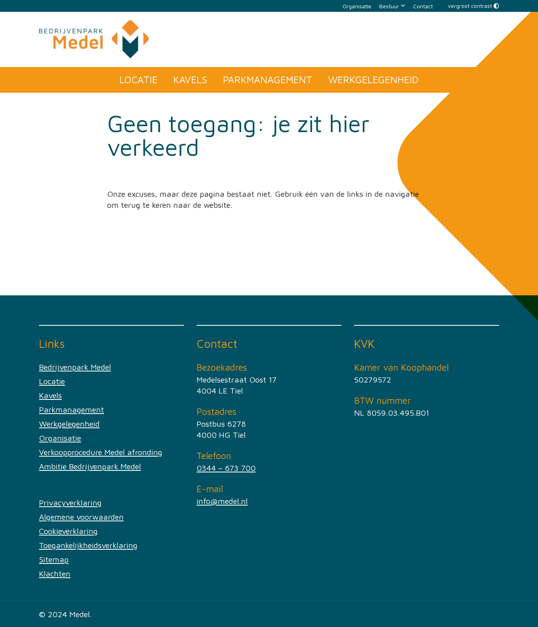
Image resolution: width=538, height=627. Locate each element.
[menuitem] (357, 6)
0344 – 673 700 (226, 467)
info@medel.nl (222, 501)
